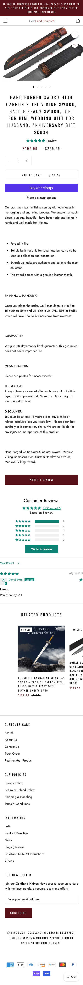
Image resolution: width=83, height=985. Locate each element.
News (8, 840)
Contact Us (12, 746)
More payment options (41, 197)
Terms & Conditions (17, 804)
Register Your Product (18, 760)
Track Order (12, 753)
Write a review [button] (41, 549)
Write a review (41, 480)
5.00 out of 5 (52, 508)
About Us (11, 740)
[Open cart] (78, 21)
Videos (9, 861)
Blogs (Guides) (14, 847)
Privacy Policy (14, 783)
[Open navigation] (5, 20)
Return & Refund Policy (20, 790)
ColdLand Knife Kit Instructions (24, 854)
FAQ (8, 826)
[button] (36, 140)
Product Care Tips (16, 833)
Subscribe (18, 913)
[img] (9, 574)
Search (9, 733)
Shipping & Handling (18, 797)
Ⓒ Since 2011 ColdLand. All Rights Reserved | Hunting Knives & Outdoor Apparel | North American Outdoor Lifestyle (41, 938)
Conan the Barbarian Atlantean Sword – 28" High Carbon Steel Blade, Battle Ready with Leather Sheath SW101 (41, 684)
